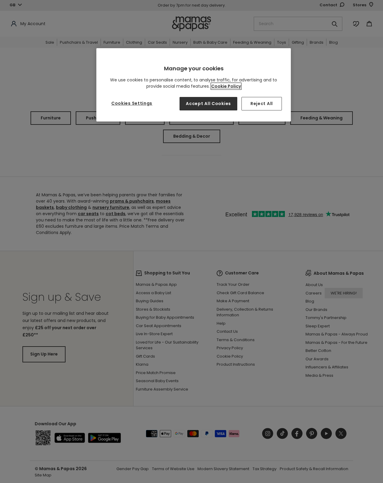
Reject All (261, 104)
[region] (193, 84)
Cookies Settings (131, 103)
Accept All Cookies (208, 104)
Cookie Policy (226, 86)
